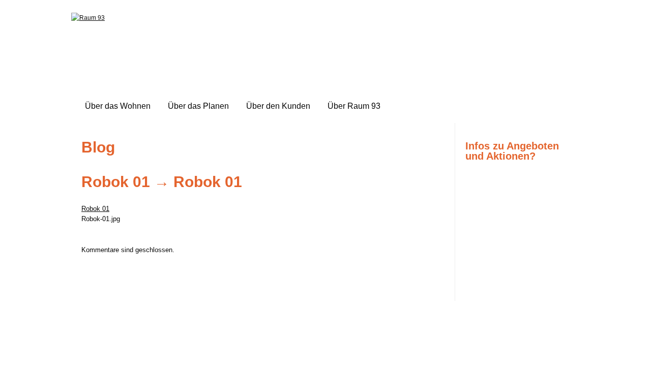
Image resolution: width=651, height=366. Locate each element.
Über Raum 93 (354, 106)
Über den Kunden (278, 106)
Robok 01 (115, 181)
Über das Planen (198, 106)
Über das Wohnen (118, 106)
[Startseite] (88, 18)
